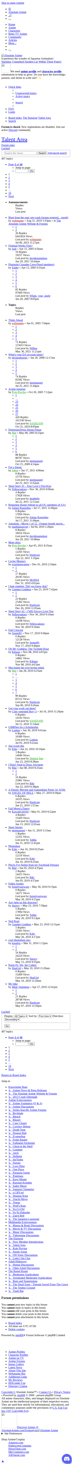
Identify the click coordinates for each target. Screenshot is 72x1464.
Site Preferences (13, 1433)
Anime (12, 27)
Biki (14, 767)
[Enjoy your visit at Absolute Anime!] (11, 55)
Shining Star (36, 758)
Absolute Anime (17, 12)
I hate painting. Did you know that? (28, 586)
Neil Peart (13, 921)
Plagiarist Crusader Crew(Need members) (31, 264)
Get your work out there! (22, 708)
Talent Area (14, 139)
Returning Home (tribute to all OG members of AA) (37, 504)
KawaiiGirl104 (20, 811)
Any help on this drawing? (23, 902)
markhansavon (20, 526)
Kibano (16, 652)
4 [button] (9, 183)
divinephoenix (20, 357)
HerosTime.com (17, 1448)
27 (16, 414)
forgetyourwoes (20, 886)
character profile (52, 71)
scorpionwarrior (20, 564)
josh (14, 248)
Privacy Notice (62, 1392)
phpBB (19, 1335)
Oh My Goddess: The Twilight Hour (28, 648)
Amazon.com (15, 1442)
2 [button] (9, 177)
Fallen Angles (16, 883)
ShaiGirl (16, 968)
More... (12, 43)
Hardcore (35, 554)
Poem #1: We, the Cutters (22, 965)
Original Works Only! (20, 245)
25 (16, 407)
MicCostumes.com (18, 1451)
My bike (13, 983)
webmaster (18, 220)
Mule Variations (20, 987)
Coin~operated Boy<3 (24, 711)
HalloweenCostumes (19, 1445)
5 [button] (9, 186)
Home (11, 24)
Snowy (16, 905)
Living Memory (17, 561)
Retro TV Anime (17, 33)
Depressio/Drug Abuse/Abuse (24, 429)
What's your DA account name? (26, 354)
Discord (13, 130)
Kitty (14, 749)
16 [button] (9, 193)
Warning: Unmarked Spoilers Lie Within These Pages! (31, 61)
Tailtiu (33, 839)
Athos (15, 470)
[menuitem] (26, 93)
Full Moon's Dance (19, 808)
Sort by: (33, 1016)
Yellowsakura (19, 489)
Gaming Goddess (21, 589)
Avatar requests (16, 389)
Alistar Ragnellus (21, 507)
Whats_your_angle (40, 295)
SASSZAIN (36, 423)
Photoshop (14, 846)
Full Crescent (15, 630)
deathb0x (35, 498)
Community (14, 36)
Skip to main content (12, 2)
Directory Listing (17, 1386)
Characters (14, 30)
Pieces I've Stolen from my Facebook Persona (33, 864)
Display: (9, 1016)
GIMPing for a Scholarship (23, 727)
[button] (15, 164)
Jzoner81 (17, 633)
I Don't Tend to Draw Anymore (25, 764)
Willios (33, 348)
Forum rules (8, 145)
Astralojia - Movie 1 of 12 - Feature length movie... (36, 523)
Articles (12, 40)
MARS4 (34, 580)
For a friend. (15, 467)
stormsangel (36, 382)
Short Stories (15, 827)
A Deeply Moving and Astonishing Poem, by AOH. (37, 789)
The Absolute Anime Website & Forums (34, 222)
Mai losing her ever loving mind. (26, 667)
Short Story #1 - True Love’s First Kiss (29, 486)
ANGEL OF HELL (23, 792)
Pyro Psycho (19, 392)
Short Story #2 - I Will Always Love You (30, 611)
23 (16, 401)
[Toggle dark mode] (9, 19)
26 (16, 410)
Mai (14, 432)
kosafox (16, 943)
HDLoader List (16, 1383)
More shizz (14, 542)
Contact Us (45, 1392)
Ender (15, 267)
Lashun (16, 730)
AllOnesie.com (16, 1455)
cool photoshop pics (19, 940)
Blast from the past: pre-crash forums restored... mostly (38, 217)
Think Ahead (15, 320)
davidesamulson (38, 258)
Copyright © (8, 1392)
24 (16, 404)
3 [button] (9, 180)
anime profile (28, 71)
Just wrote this (16, 745)
